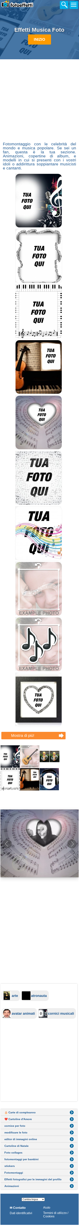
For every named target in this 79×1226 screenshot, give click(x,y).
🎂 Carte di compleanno (20, 1112)
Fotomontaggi (13, 1172)
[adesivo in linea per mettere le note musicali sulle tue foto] (38, 670)
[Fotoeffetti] (24, 5)
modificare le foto (15, 1132)
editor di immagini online (20, 1139)
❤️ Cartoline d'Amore (18, 1119)
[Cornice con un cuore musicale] (38, 725)
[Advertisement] (39, 100)
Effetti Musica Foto (39, 30)
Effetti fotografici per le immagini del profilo (33, 1179)
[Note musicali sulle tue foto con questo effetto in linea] (38, 559)
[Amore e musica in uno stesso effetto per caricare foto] (38, 448)
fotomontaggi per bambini (21, 1159)
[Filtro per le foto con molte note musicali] (38, 504)
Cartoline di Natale (16, 1145)
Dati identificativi (21, 1213)
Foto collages (13, 1152)
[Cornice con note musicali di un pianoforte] (38, 337)
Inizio (39, 39)
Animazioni (11, 1186)
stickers (9, 1165)
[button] (72, 844)
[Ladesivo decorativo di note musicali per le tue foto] (38, 615)
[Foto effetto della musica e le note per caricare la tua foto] (38, 226)
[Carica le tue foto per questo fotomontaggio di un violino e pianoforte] (38, 393)
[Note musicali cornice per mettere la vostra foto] (38, 282)
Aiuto (46, 1207)
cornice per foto (14, 1125)
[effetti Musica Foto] (39, 768)
